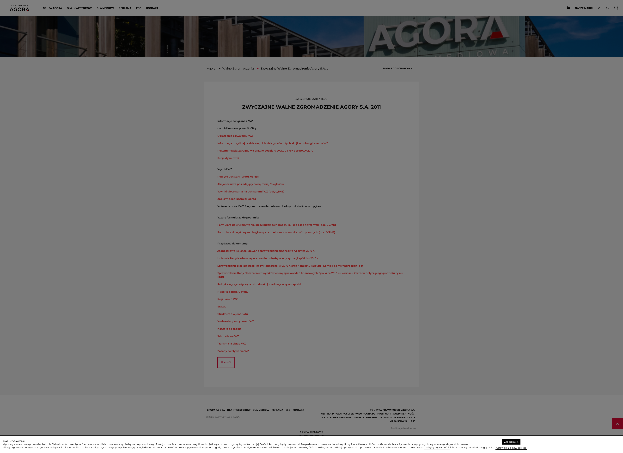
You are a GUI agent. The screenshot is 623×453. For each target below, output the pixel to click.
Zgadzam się (511, 441)
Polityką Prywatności (437, 447)
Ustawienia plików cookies (511, 447)
